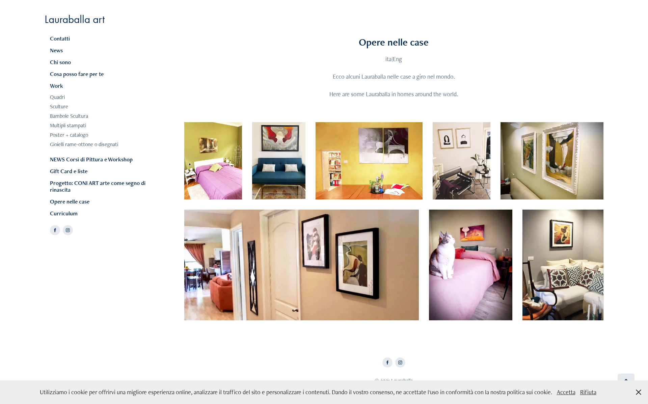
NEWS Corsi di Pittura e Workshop (91, 159)
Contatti (60, 38)
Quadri (57, 97)
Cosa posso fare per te (77, 74)
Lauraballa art (75, 19)
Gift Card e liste (68, 171)
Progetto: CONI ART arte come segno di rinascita (97, 186)
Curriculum (64, 213)
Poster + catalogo (69, 134)
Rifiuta (588, 392)
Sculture (59, 106)
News (56, 50)
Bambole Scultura (69, 115)
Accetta (566, 392)
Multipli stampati (68, 125)
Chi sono (60, 62)
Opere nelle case (69, 201)
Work (56, 85)
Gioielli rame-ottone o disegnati (84, 144)
